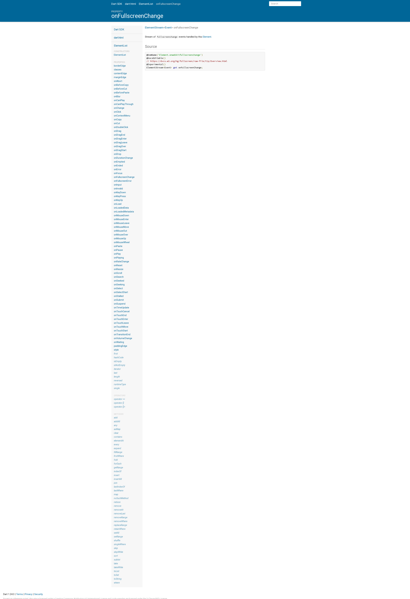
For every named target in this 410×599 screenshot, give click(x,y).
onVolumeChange (123, 338)
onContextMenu (122, 115)
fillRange (118, 452)
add (116, 417)
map (116, 494)
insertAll (118, 479)
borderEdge (120, 65)
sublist (117, 559)
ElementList (146, 3)
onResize (118, 269)
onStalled (118, 296)
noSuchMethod (121, 498)
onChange (119, 108)
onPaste (118, 246)
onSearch (119, 277)
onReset (118, 265)
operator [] (119, 403)
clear (116, 433)
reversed (118, 380)
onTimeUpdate (121, 307)
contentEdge (120, 73)
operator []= (119, 406)
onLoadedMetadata (124, 211)
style (116, 350)
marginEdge (120, 77)
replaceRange (120, 525)
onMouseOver (121, 234)
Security (38, 594)
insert (116, 475)
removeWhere (120, 521)
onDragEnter (120, 138)
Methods (118, 414)
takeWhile (118, 567)
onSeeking (119, 284)
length (117, 376)
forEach (117, 463)
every (116, 444)
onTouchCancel (122, 311)
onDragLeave (120, 142)
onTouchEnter (121, 319)
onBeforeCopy (121, 85)
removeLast (119, 513)
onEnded (118, 165)
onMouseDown (121, 215)
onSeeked (119, 280)
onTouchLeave (121, 323)
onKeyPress (120, 196)
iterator (117, 369)
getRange (118, 467)
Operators (119, 395)
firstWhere (119, 456)
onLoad (117, 204)
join (115, 483)
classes (117, 69)
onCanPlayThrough (123, 104)
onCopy (118, 119)
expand (117, 448)
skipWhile (118, 552)
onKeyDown (120, 192)
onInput (118, 184)
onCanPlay (119, 100)
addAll (117, 421)
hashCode (118, 357)
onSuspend (119, 303)
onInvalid (118, 188)
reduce (117, 502)
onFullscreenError (123, 181)
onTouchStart (121, 330)
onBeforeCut (120, 88)
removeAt (118, 509)
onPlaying (119, 257)
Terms (19, 594)
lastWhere (118, 490)
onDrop (117, 154)
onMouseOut (120, 231)
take (116, 563)
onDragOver (120, 146)
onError (117, 169)
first (116, 353)
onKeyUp (118, 200)
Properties (119, 62)
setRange (118, 536)
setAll (116, 533)
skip (116, 548)
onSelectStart (121, 292)
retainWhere (119, 529)
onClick (117, 112)
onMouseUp (120, 238)
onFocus (118, 173)
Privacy (28, 594)
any (115, 425)
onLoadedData (121, 207)
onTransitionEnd (122, 334)
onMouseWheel (122, 242)
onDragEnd (119, 135)
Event (168, 27)
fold (116, 460)
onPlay (117, 254)
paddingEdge (120, 346)
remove (117, 506)
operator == (119, 399)
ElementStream (154, 27)
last (115, 373)
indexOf (117, 471)
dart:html (130, 3)
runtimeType (120, 384)
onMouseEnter (121, 219)
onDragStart (120, 150)
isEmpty (118, 361)
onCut (117, 123)
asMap (117, 429)
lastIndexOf (119, 486)
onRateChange (121, 261)
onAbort (118, 81)
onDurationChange (123, 158)
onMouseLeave (121, 223)
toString (118, 579)
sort (116, 556)
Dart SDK (116, 3)
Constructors (122, 51)
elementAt (119, 440)
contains (118, 437)
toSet (116, 575)
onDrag (117, 131)
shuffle (117, 540)
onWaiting (119, 342)
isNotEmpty (119, 365)
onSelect (118, 288)
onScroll (118, 273)
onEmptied (119, 161)
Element (207, 36)
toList (116, 571)
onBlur (117, 96)
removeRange (120, 517)
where (117, 582)
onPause (118, 250)
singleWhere (120, 544)
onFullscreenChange (124, 177)
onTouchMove (121, 326)
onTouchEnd (120, 315)
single (117, 388)
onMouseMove (121, 227)
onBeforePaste (121, 92)
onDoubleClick (121, 127)
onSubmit (119, 300)
